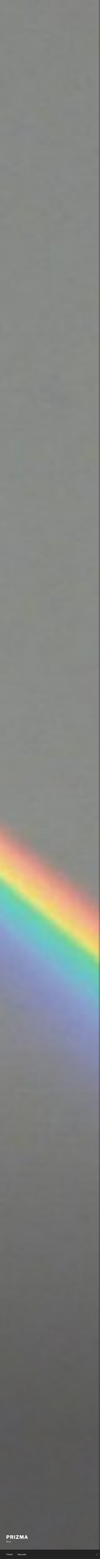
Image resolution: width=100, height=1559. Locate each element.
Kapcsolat (22, 1554)
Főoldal (9, 1554)
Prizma (17, 1537)
